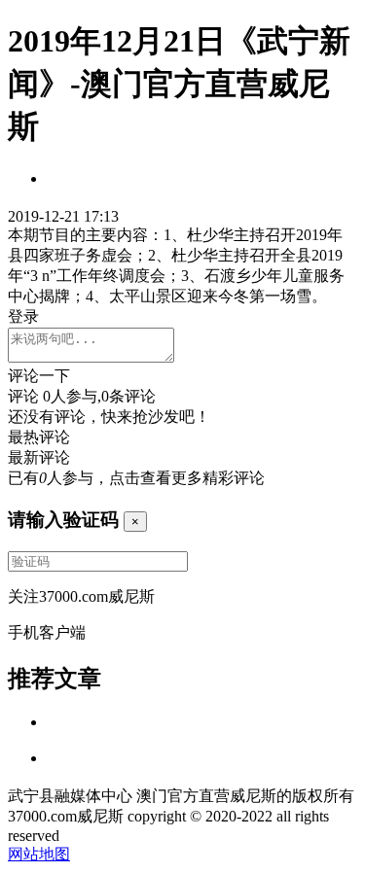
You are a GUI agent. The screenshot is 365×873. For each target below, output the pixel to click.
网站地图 (39, 854)
